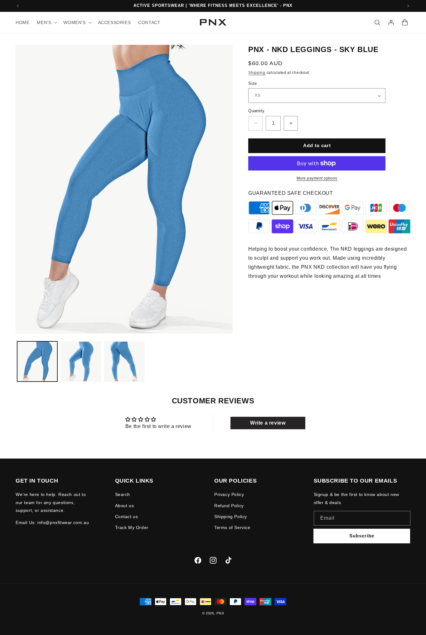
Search (122, 494)
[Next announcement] (408, 6)
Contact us (126, 516)
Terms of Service (232, 527)
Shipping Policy (230, 516)
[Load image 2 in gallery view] (81, 361)
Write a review (267, 423)
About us (124, 505)
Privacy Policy (229, 494)
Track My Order (131, 527)
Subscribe (361, 535)
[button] (46, 22)
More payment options (317, 178)
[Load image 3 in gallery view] (124, 361)
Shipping (256, 72)
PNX (220, 613)
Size (252, 83)
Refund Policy (229, 505)
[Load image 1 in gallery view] (37, 361)
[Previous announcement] (18, 6)
